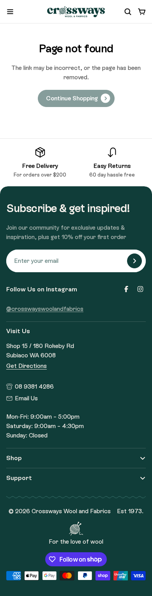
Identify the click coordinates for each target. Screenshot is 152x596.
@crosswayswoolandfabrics (44, 308)
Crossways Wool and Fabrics (71, 511)
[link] (76, 98)
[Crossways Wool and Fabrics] (76, 12)
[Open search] (128, 12)
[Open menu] (10, 12)
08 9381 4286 (34, 386)
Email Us (26, 398)
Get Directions (26, 365)
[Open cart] (142, 12)
